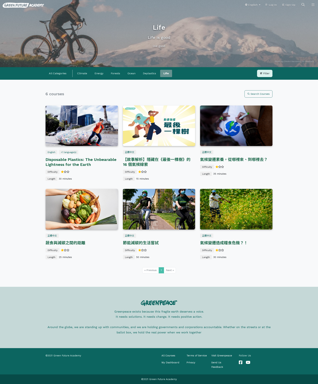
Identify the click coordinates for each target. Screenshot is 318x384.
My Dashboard (170, 362)
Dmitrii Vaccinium (292, 61)
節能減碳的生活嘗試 (141, 243)
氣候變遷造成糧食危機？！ (224, 243)
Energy (99, 73)
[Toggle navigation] (313, 5)
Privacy (190, 362)
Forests (115, 73)
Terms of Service (196, 355)
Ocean (131, 73)
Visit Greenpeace (221, 355)
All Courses (168, 355)
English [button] (252, 4)
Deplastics (149, 73)
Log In (272, 4)
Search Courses (260, 93)
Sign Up (290, 4)
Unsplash (309, 61)
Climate (82, 73)
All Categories (57, 73)
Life (166, 73)
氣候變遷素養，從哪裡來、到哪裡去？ (234, 159)
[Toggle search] (303, 5)
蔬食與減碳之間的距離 (65, 243)
